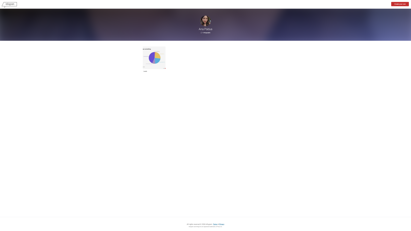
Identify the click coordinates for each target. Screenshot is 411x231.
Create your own (400, 4)
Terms (215, 224)
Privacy (221, 224)
